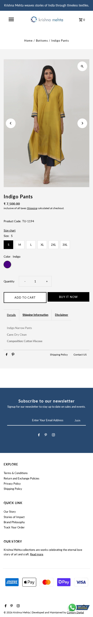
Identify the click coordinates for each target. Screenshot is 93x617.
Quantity (9, 281)
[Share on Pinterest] (13, 355)
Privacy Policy (12, 483)
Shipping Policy (59, 354)
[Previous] (11, 123)
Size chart (10, 230)
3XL (65, 244)
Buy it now (68, 297)
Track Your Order (14, 527)
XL (42, 244)
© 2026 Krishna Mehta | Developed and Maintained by (35, 612)
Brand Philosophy (14, 522)
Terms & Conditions (16, 473)
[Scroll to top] (84, 606)
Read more (36, 554)
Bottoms (42, 40)
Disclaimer (61, 314)
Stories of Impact (14, 517)
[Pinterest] (46, 435)
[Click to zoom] (82, 66)
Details (11, 315)
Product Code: (12, 221)
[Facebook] (39, 435)
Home (28, 40)
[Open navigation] (11, 19)
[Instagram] (53, 435)
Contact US (80, 354)
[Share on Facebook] (6, 355)
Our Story (10, 511)
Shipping (32, 208)
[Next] (82, 123)
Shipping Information (35, 314)
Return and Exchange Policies (21, 478)
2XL (53, 244)
